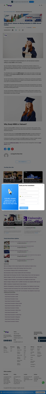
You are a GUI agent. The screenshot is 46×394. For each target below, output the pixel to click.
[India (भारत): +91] (20, 196)
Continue (23, 207)
